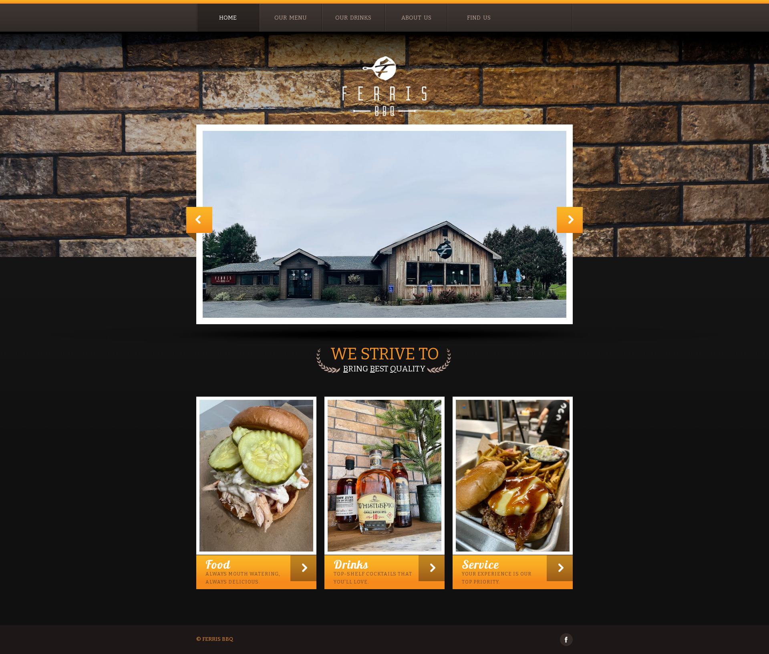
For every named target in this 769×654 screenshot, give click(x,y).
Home (228, 17)
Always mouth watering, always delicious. (242, 571)
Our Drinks (353, 17)
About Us (416, 17)
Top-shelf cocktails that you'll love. (373, 571)
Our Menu (290, 17)
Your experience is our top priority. (496, 571)
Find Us (479, 17)
